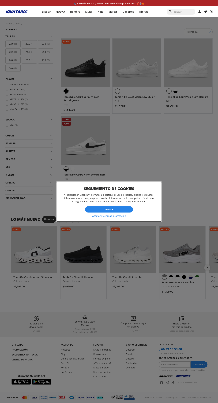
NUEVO (60, 11)
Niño (100, 11)
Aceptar (109, 209)
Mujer (88, 11)
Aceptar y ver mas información (109, 215)
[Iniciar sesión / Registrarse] (200, 12)
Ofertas (143, 11)
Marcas (113, 11)
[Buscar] (170, 11)
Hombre (75, 11)
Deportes (128, 11)
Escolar (46, 11)
